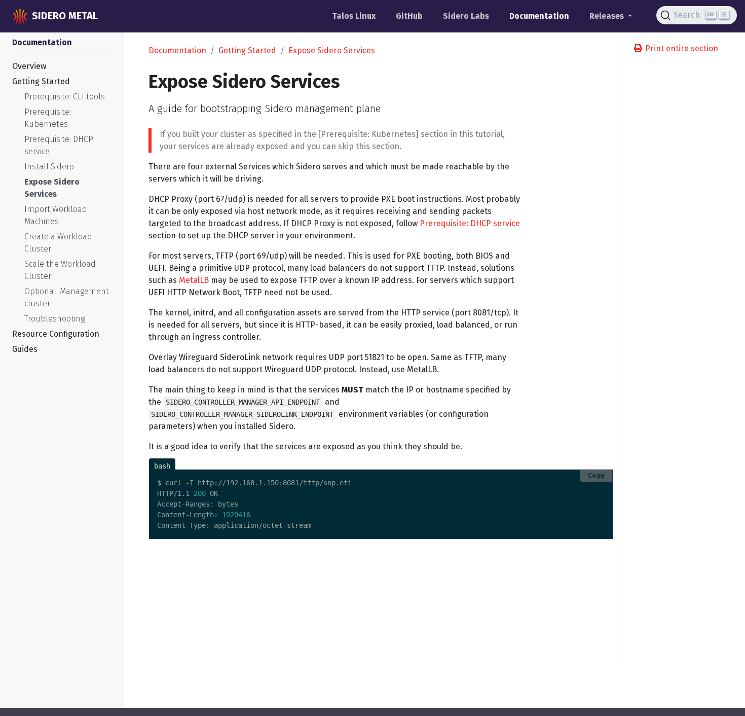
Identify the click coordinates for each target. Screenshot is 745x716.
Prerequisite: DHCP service (470, 223)
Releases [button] (607, 16)
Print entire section (680, 48)
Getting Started (247, 50)
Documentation (177, 50)
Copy (596, 475)
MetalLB (194, 280)
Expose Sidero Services (331, 50)
